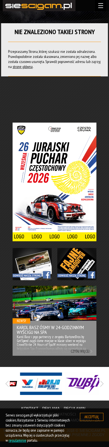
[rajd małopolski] (33, 384)
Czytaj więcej (80, 351)
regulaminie (17, 440)
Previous (18, 302)
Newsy (21, 321)
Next (90, 302)
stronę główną (23, 66)
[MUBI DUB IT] (78, 384)
